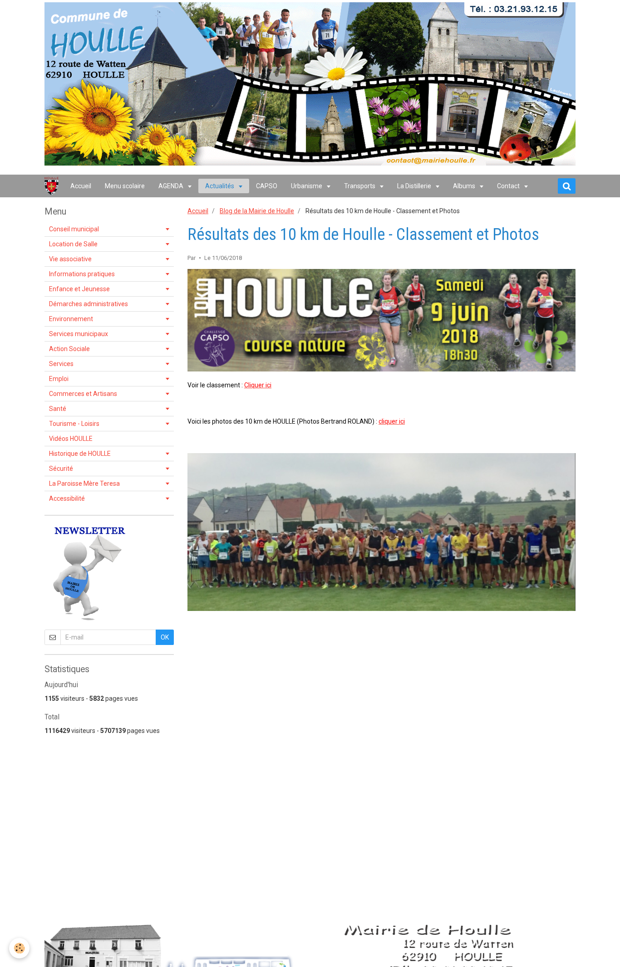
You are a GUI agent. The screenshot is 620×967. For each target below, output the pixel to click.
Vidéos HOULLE (71, 438)
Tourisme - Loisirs (74, 423)
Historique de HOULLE (80, 453)
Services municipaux (78, 333)
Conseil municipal (74, 229)
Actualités (220, 186)
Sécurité (61, 468)
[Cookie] (19, 948)
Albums (465, 186)
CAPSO (266, 186)
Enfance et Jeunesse (79, 289)
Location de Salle (73, 244)
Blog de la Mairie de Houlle (257, 211)
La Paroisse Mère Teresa (84, 483)
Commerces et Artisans (83, 393)
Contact (509, 186)
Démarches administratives (88, 304)
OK (165, 637)
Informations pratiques (82, 274)
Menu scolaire (125, 186)
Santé (57, 408)
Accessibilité (67, 498)
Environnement (71, 318)
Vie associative (70, 259)
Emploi (59, 378)
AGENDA (171, 186)
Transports (360, 186)
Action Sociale (69, 348)
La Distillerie (415, 186)
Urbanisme (307, 186)
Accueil (80, 186)
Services (61, 363)
